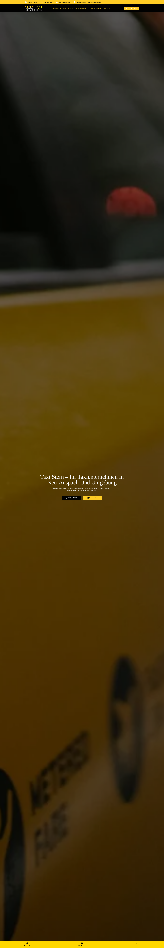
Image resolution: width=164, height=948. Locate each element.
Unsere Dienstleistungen (77, 8)
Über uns (98, 8)
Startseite (56, 8)
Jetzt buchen (64, 8)
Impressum (106, 8)
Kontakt (92, 8)
